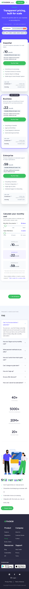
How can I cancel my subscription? (13, 382)
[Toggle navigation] (27, 2)
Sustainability (7, 552)
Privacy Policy (8, 581)
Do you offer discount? (10, 377)
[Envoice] (8, 2)
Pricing (6, 538)
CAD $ (14, 32)
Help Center (18, 549)
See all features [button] (15, 296)
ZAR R (26, 32)
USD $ (7, 32)
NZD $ (22, 32)
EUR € (3, 32)
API (5, 556)
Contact (17, 538)
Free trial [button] (20, 2)
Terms (17, 556)
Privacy (17, 552)
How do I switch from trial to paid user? (12, 359)
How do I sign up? (8, 371)
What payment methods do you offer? (12, 351)
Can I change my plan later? (11, 365)
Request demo (8, 508)
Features (6, 532)
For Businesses (7, 28)
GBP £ (10, 32)
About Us (17, 532)
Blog (5, 549)
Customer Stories (19, 535)
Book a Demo (7, 541)
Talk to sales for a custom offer (17, 278)
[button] (14, 578)
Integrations (7, 535)
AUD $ (18, 32)
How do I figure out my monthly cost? (12, 343)
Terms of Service (19, 581)
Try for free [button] (14, 63)
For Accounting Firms (19, 28)
